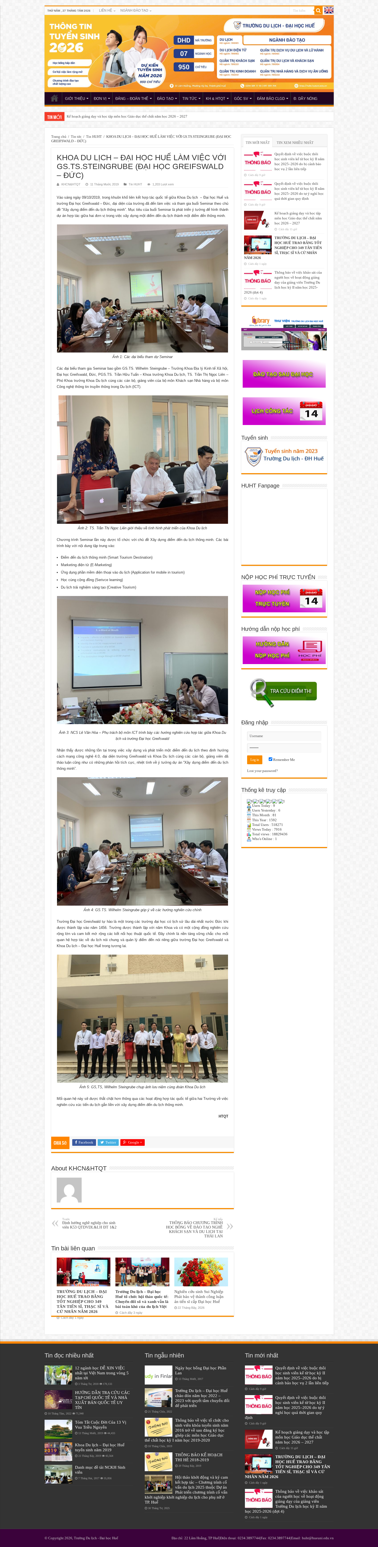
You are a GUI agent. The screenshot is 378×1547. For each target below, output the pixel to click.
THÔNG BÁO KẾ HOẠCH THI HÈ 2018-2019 (198, 1457)
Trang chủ (58, 136)
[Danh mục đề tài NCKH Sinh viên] (58, 1474)
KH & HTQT (215, 99)
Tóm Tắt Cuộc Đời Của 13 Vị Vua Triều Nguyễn (100, 1424)
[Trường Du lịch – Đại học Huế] (189, 53)
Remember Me (283, 760)
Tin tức (76, 136)
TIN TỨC (189, 99)
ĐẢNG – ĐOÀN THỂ (131, 99)
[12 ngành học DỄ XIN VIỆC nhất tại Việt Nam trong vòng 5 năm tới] (58, 1374)
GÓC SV (241, 99)
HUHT (54, 98)
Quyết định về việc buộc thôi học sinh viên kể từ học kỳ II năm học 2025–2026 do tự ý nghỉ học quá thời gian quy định (285, 1407)
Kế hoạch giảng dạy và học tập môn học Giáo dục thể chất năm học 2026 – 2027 (298, 218)
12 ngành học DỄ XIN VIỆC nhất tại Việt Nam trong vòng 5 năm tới (102, 1372)
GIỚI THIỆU (75, 99)
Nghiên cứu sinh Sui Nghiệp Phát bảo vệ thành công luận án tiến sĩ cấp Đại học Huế (199, 1296)
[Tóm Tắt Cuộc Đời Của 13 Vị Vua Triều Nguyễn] (58, 1429)
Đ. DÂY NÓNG (305, 99)
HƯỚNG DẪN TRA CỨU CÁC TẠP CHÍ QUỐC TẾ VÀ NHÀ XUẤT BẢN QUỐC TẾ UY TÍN (102, 1400)
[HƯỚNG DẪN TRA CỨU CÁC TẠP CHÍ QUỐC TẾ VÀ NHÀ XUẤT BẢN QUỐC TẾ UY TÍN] (58, 1399)
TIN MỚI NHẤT (258, 143)
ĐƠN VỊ (100, 99)
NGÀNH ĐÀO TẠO (134, 10)
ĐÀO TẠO (165, 99)
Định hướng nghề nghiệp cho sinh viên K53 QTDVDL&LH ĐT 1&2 (89, 1223)
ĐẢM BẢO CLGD (271, 99)
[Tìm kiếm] (318, 10)
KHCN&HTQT (71, 184)
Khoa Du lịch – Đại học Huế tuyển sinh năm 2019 (100, 1447)
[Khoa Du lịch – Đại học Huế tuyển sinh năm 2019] (58, 1451)
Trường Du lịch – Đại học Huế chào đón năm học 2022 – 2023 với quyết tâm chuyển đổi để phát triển (202, 1398)
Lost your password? (262, 771)
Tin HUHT (94, 136)
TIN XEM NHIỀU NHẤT (295, 143)
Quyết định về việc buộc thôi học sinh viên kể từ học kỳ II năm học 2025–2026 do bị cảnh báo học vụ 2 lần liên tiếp (302, 1375)
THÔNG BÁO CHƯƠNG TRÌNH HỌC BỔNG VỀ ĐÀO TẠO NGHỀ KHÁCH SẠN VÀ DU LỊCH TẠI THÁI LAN (194, 1227)
